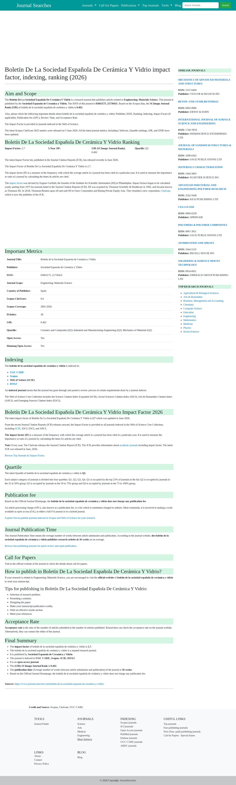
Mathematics (189, 320)
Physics (187, 327)
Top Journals (150, 5)
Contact (38, 759)
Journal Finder (41, 724)
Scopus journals (128, 722)
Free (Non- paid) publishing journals (182, 731)
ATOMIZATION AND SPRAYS (196, 243)
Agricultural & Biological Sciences (201, 293)
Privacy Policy (41, 763)
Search (225, 5)
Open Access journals (131, 730)
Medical (81, 731)
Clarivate (165, 190)
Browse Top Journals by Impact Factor (24, 455)
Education (188, 312)
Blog (178, 5)
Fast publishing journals (176, 727)
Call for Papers (109, 5)
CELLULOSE (186, 207)
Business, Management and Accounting (203, 300)
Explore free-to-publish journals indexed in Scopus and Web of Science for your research (50, 518)
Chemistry (188, 304)
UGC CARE (17, 372)
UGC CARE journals (131, 742)
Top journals (170, 724)
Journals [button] (88, 5)
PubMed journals (129, 734)
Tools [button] (166, 5)
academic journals (129, 445)
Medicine (188, 324)
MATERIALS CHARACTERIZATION (200, 167)
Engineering (189, 316)
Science (81, 724)
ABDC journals (128, 745)
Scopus (14, 376)
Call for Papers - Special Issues (179, 735)
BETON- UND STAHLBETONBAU (198, 101)
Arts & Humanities (192, 297)
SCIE (18, 428)
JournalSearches (128, 780)
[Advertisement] (89, 39)
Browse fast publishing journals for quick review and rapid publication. (41, 546)
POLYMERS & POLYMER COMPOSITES (202, 225)
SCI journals (126, 726)
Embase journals (128, 738)
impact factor (16, 183)
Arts (79, 727)
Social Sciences (191, 331)
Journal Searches (34, 5)
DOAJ (13, 383)
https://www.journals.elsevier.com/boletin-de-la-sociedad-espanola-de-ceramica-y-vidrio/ (59, 684)
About (37, 756)
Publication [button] (129, 5)
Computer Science (192, 308)
